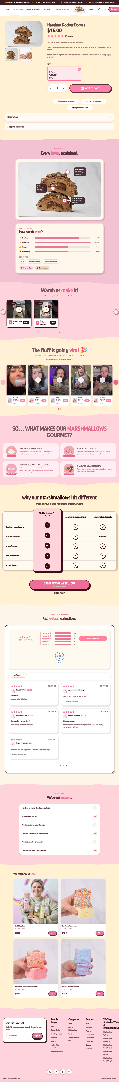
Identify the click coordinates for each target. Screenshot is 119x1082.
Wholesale (54, 1038)
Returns (88, 1031)
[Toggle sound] (23, 386)
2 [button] (56, 765)
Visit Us (53, 1041)
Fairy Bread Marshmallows (70, 926)
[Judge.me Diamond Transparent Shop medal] (59, 656)
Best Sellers (47, 9)
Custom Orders (55, 1030)
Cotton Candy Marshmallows (70, 986)
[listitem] (11, 54)
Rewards (91, 9)
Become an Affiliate (57, 1051)
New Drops (19, 9)
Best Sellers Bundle (20, 926)
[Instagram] (49, 1071)
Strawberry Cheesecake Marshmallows (26, 986)
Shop (7, 9)
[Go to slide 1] (59, 332)
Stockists (89, 1049)
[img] (16, 686)
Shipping (89, 1027)
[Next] (115, 382)
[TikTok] (56, 1071)
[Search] (99, 9)
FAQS (87, 1024)
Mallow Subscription (33, 9)
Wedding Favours (56, 1034)
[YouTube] (69, 1071)
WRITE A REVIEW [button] (93, 638)
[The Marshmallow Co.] (79, 9)
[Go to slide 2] (60, 409)
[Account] (105, 9)
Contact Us (89, 1041)
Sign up (37, 1036)
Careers (88, 1045)
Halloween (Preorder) (62, 9)
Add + (52, 933)
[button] (19, 314)
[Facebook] (62, 1071)
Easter (70, 1034)
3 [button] (60, 765)
